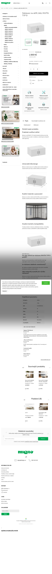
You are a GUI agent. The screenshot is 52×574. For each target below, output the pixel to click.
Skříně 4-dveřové (9, 33)
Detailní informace (32, 77)
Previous (23, 367)
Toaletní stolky (7, 59)
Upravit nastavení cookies (26, 521)
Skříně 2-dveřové (9, 29)
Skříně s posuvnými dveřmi (11, 27)
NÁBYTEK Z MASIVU (7, 82)
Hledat (5, 514)
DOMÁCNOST (5, 85)
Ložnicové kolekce (8, 23)
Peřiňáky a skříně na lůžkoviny (11, 61)
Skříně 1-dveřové (9, 38)
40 (37, 314)
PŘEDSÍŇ (4, 73)
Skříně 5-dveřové (9, 40)
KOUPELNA (5, 80)
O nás (2, 479)
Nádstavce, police (9, 42)
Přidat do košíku (38, 73)
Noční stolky (7, 55)
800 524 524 (35, 460)
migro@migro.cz (21, 460)
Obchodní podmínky (5, 472)
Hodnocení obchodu (5, 468)
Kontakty (3, 477)
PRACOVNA (5, 71)
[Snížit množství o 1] (30, 69)
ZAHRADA (5, 78)
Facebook (26, 457)
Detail (26, 421)
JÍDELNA (4, 68)
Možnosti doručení (34, 63)
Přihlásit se (43, 438)
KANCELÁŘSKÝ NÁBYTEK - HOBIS (10, 87)
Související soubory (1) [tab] (38, 121)
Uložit (32, 86)
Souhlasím (46, 283)
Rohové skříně (8, 36)
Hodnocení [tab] (27, 125)
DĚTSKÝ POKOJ (6, 75)
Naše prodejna (4, 501)
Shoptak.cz (31, 523)
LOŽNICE (4, 21)
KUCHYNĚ (5, 66)
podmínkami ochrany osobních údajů (31, 441)
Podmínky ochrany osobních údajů (7, 474)
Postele (6, 49)
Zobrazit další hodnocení (45, 359)
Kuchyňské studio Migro (5, 499)
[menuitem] (17, 3)
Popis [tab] (26, 121)
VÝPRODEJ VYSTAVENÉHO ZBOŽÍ (10, 16)
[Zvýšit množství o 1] (37, 69)
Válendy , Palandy (8, 63)
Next (50, 367)
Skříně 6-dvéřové (9, 35)
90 (37, 311)
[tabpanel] (29, 380)
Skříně (5, 25)
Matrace (6, 47)
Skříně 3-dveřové (9, 31)
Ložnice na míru (7, 57)
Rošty (5, 44)
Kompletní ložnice (8, 53)
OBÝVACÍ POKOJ (6, 19)
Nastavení (4, 291)
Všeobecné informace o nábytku (7, 475)
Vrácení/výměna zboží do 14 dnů (7, 481)
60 (37, 308)
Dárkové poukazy (4, 503)
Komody (6, 51)
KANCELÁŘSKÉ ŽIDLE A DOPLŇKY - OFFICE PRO (10, 90)
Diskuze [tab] (36, 125)
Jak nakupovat (4, 470)
